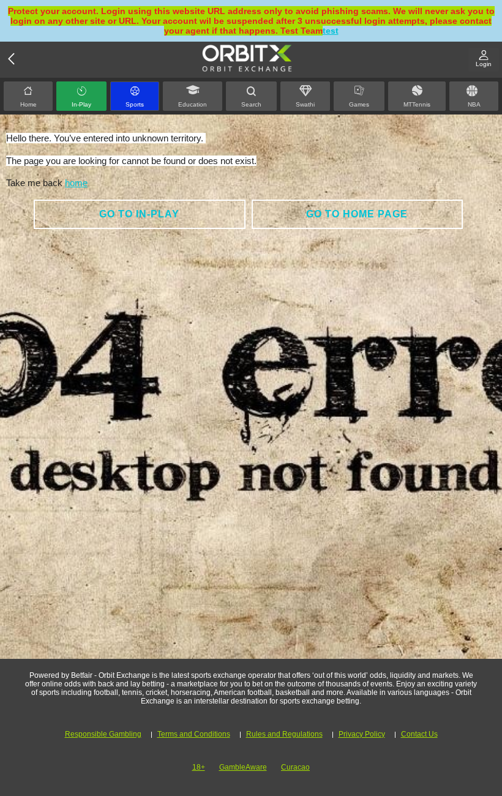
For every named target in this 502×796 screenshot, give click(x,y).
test (331, 31)
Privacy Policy (362, 734)
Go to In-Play (139, 214)
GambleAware (243, 767)
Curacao (295, 767)
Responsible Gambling (103, 734)
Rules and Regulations (284, 734)
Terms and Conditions (193, 734)
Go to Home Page (357, 214)
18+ (198, 767)
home (76, 183)
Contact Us (419, 734)
